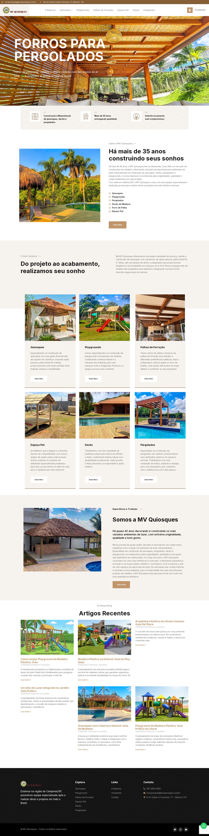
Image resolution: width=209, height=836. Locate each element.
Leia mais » (26, 680)
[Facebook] (175, 829)
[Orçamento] (190, 10)
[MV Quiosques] (31, 783)
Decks (89, 444)
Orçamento (200, 10)
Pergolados (147, 444)
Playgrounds (93, 347)
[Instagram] (180, 829)
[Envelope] (186, 829)
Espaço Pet (38, 444)
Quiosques (37, 347)
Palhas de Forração (152, 347)
